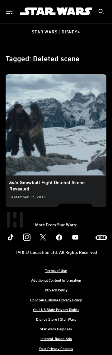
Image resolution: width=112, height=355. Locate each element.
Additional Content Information (56, 280)
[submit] (101, 11)
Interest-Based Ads (56, 338)
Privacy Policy (56, 290)
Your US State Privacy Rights (56, 309)
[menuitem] (10, 11)
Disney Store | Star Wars (56, 319)
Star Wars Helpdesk (56, 329)
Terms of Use (56, 270)
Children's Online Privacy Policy (56, 300)
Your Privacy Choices (56, 348)
